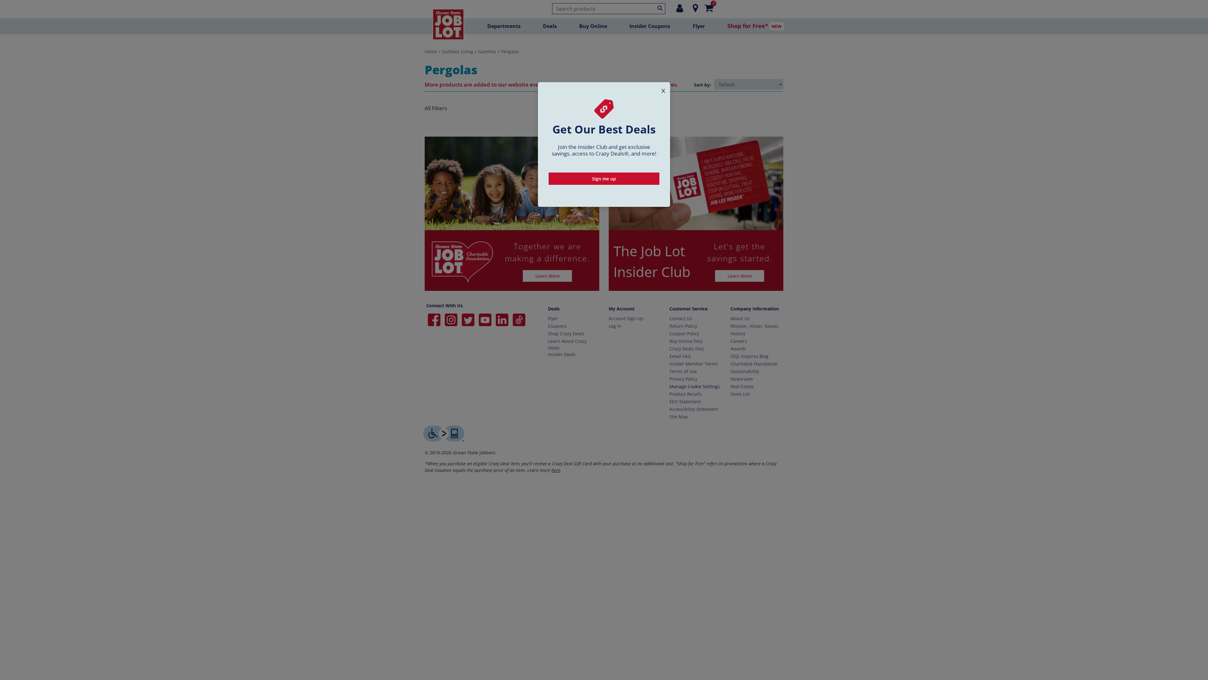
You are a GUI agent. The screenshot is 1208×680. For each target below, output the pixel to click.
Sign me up (604, 179)
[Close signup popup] (663, 89)
